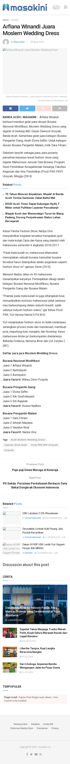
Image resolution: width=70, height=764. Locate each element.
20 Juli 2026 (27, 657)
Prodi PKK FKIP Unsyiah (44, 445)
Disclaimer (42, 728)
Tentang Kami (20, 724)
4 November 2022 (44, 553)
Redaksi (29, 553)
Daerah (15, 20)
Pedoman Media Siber (21, 728)
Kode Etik (48, 724)
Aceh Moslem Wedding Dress (28, 440)
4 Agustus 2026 (28, 641)
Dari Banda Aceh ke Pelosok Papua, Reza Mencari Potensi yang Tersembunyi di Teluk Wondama (32, 611)
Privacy (55, 728)
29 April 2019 (37, 42)
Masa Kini (19, 42)
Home (6, 20)
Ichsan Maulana (33, 518)
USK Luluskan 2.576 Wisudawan (40, 513)
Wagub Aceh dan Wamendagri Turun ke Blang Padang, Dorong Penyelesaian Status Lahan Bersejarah (34, 217)
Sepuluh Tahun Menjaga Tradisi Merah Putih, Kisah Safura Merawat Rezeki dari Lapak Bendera (43, 633)
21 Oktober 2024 (52, 537)
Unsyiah (9, 450)
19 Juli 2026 (27, 672)
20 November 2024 (53, 518)
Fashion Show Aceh (15, 445)
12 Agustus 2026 (14, 620)
